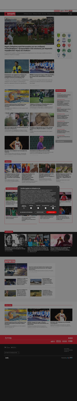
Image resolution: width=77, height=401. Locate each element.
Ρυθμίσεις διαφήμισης (24, 201)
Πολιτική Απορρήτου (31, 203)
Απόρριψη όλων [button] (40, 212)
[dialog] (38, 200)
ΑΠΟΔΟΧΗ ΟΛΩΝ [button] (51, 212)
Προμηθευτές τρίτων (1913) (48, 195)
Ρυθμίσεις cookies (23, 203)
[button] (26, 212)
